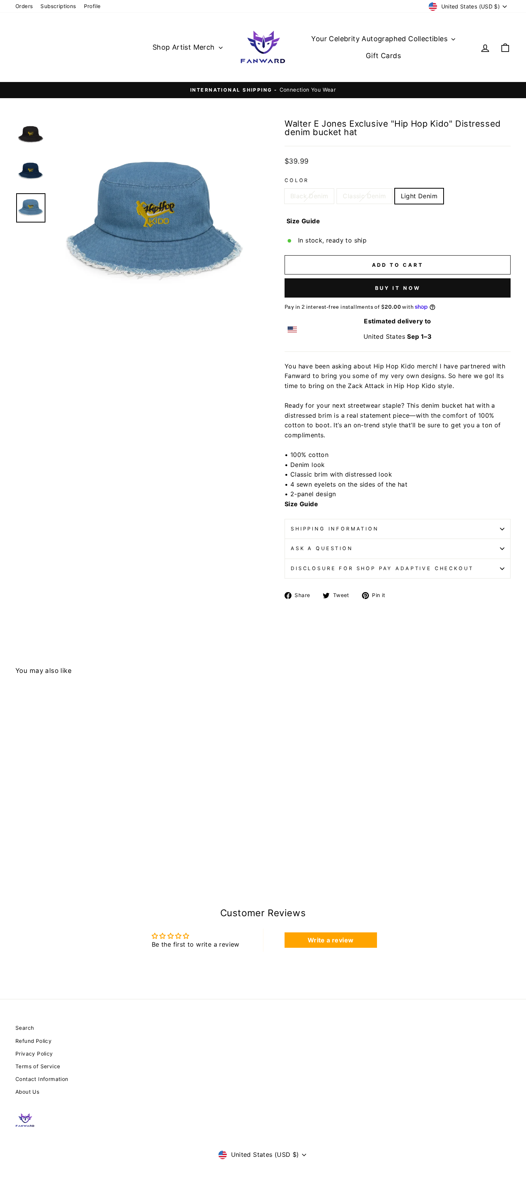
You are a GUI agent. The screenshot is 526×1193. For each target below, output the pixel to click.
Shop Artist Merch (184, 47)
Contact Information (42, 1079)
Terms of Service (37, 1066)
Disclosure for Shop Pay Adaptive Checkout (382, 568)
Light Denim (419, 196)
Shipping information (335, 529)
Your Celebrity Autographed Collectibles (380, 39)
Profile (92, 6)
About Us (27, 1092)
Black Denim (309, 196)
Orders (24, 6)
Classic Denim (364, 196)
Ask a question (322, 548)
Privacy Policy (34, 1054)
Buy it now (397, 288)
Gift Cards (383, 56)
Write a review (331, 940)
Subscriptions (58, 6)
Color (297, 180)
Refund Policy (33, 1041)
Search (24, 1028)
